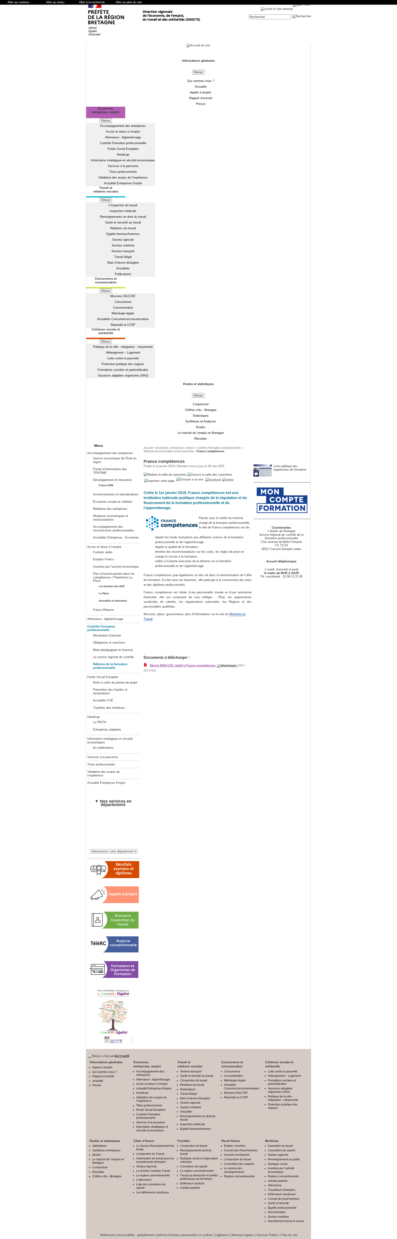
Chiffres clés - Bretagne (200, 410)
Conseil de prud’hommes (283, 1198)
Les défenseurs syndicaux (152, 1192)
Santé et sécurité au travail (123, 222)
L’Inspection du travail (122, 205)
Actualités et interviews (113, 600)
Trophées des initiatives (109, 707)
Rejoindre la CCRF (123, 324)
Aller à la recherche (92, 2)
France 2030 (106, 485)
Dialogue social (277, 1163)
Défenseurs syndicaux (282, 1194)
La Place (104, 593)
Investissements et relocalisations (116, 494)
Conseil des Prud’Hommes (241, 1150)
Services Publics (267, 1235)
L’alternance (144, 1179)
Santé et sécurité (278, 1203)
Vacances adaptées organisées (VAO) (123, 375)
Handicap (123, 154)
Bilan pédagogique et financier (113, 650)
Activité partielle (190, 1187)
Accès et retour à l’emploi (123, 131)
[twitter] (228, 480)
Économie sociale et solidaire (112, 501)
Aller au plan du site (129, 2)
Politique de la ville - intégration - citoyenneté (123, 347)
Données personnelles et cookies (190, 1235)
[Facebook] (213, 480)
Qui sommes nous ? (200, 81)
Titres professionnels (123, 171)
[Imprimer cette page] (159, 481)
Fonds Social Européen (123, 149)
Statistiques (201, 415)
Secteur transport (122, 251)
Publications (123, 274)
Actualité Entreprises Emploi (123, 183)
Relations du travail (123, 228)
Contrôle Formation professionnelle (123, 143)
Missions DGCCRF (123, 296)
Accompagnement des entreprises (123, 126)
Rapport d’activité (200, 98)
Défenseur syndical (192, 1183)
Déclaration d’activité (107, 635)
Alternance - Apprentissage (123, 137)
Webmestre (107, 1235)
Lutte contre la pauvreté (123, 358)
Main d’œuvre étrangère (123, 262)
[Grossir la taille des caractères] (210, 474)
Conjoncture (201, 404)
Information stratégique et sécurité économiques (123, 160)
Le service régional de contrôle (113, 657)
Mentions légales (242, 1235)
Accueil (148, 447)
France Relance (103, 609)
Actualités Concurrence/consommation (123, 319)
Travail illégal (123, 257)
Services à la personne (123, 166)
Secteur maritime (123, 245)
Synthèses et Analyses (200, 421)
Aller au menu (55, 2)
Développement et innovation (112, 480)
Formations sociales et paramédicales (123, 369)
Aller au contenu (18, 2)
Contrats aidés (102, 552)
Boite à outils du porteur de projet (115, 682)
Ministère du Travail (159, 639)
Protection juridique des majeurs (123, 364)
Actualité (201, 86)
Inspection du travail (280, 1145)
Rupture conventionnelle (239, 1176)
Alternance (274, 1185)
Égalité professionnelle (282, 1207)
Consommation (123, 307)
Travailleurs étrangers (281, 1189)
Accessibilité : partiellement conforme (142, 1235)
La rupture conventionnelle (153, 1175)
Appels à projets (200, 92)
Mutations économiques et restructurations (110, 517)
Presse (200, 104)
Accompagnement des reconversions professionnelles (113, 528)
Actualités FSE (103, 700)
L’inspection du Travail (150, 1153)
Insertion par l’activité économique (116, 566)
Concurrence (123, 302)
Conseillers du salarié (193, 1166)
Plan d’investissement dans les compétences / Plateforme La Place (114, 577)
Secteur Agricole (146, 1166)
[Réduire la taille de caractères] (165, 474)
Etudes (200, 427)
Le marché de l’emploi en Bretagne (201, 433)
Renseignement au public (284, 1159)
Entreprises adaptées (107, 729)
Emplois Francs (103, 559)
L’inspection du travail (193, 1145)
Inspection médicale (123, 211)
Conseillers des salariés (239, 1163)
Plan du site (289, 1235)
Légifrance (222, 1235)
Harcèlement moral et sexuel (286, 1220)
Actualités (123, 268)
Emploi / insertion (235, 1145)
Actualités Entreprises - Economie (116, 537)
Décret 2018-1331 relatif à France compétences (183, 665)
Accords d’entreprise (237, 1154)
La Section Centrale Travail (153, 1170)
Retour (198, 72)
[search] (270, 16)
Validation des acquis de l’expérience (122, 177)
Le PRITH (99, 722)
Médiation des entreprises (110, 509)
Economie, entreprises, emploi (175, 447)
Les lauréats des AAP (112, 586)
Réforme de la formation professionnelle (110, 665)
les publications (103, 747)
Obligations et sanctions (109, 642)
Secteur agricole (123, 239)
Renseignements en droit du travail (123, 216)
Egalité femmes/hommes (123, 234)
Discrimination (277, 1212)
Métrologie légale (123, 313)
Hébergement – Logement (123, 352)
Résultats (200, 438)
